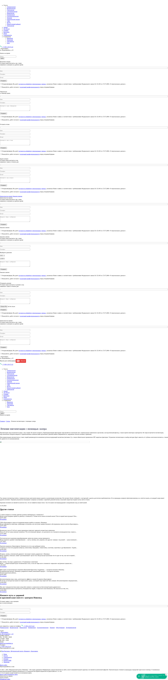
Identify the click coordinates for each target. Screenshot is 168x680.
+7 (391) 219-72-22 (7, 47)
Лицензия (10, 40)
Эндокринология (12, 11)
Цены (5, 33)
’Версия (22, 360)
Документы (10, 41)
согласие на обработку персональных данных (32, 84)
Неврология (10, 13)
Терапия (9, 18)
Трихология (10, 25)
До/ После (7, 29)
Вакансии (10, 38)
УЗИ (8, 21)
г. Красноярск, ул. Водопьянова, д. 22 (6, 633)
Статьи (8, 421)
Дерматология (11, 7)
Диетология (10, 10)
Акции (6, 27)
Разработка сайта (12, 674)
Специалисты (8, 35)
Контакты (6, 32)
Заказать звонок (17, 196)
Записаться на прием (6, 196)
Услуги (6, 655)
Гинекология (11, 14)
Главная (2, 421)
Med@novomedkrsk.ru (6, 643)
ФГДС (9, 22)
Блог (8, 43)
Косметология (11, 8)
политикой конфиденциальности (30, 87)
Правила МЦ (7, 660)
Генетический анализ (13, 19)
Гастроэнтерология (12, 16)
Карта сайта (3, 665)
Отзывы (6, 30)
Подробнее (3, 519)
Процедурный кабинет (14, 24)
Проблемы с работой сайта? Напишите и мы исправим (48, 673)
